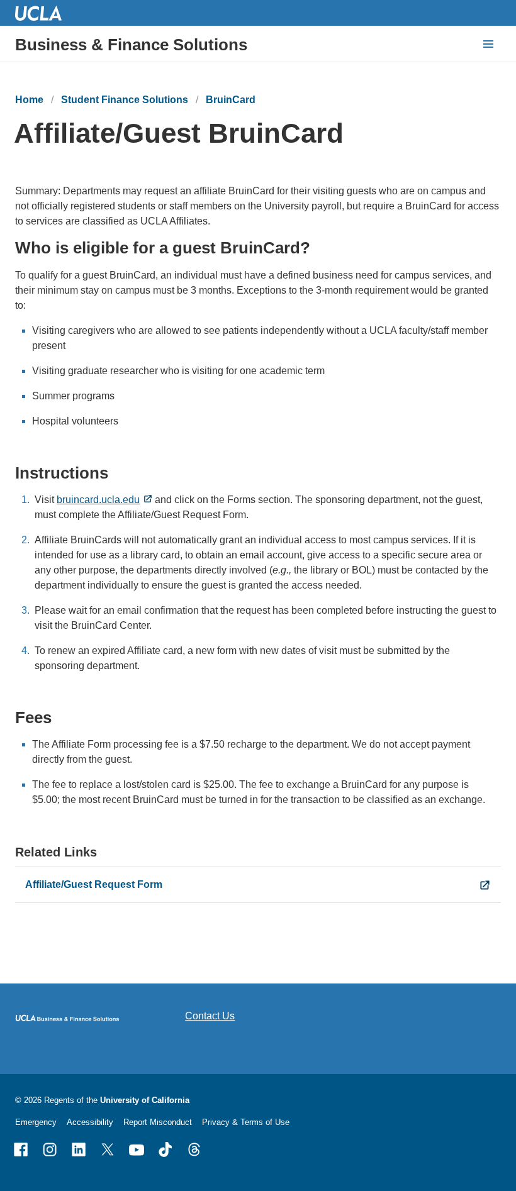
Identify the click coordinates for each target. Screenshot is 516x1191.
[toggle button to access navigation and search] (488, 44)
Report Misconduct (157, 1122)
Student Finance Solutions (124, 99)
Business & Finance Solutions (131, 44)
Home (29, 99)
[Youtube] (136, 1149)
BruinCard (230, 99)
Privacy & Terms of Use (245, 1122)
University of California (144, 1100)
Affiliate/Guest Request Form (93, 884)
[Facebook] (21, 1149)
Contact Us (210, 1016)
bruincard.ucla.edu (98, 499)
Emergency (36, 1122)
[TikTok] (165, 1149)
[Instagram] (50, 1149)
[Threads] (194, 1149)
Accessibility (90, 1122)
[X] (108, 1149)
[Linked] (79, 1149)
